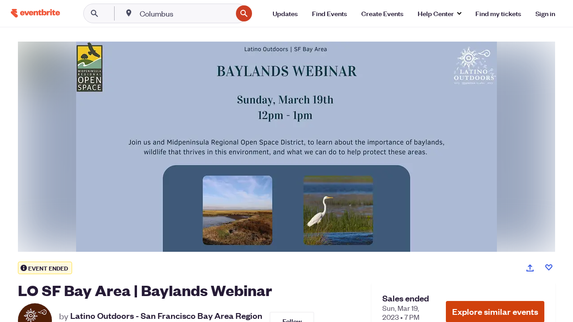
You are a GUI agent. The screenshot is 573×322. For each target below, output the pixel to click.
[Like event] (549, 267)
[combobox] (185, 13)
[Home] (35, 13)
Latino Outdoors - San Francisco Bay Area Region (166, 316)
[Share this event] (530, 268)
